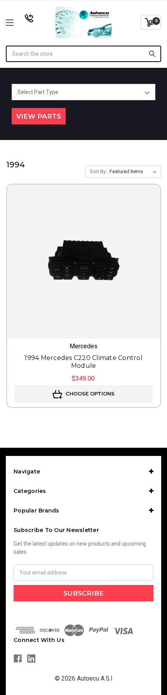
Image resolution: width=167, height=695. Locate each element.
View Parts (38, 116)
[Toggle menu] (21, 22)
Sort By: (98, 171)
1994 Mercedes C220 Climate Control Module (83, 361)
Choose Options (89, 393)
